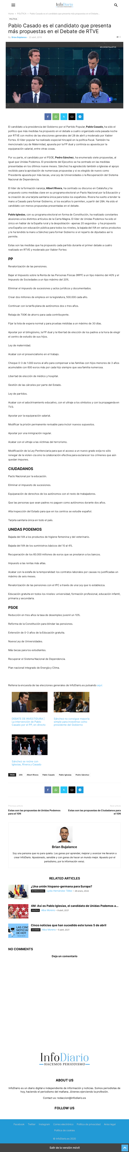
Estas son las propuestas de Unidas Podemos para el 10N (34, 812)
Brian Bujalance (19, 37)
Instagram (44, 1124)
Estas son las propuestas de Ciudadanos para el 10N (94, 812)
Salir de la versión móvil (65, 1147)
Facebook (19, 1124)
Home (11, 13)
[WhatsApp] (55, 116)
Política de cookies (64, 1130)
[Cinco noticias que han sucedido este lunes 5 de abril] (18, 931)
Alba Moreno (48, 910)
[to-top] (124, 1146)
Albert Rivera (32, 775)
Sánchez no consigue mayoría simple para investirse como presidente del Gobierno (71, 721)
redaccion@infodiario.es (71, 1097)
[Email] (72, 116)
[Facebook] (48, 116)
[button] (13, 5)
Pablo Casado (48, 775)
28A (21, 775)
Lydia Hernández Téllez (59, 890)
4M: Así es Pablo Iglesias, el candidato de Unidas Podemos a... (74, 906)
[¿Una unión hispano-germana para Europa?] (18, 892)
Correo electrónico (63, 1124)
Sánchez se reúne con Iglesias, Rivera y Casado (26, 763)
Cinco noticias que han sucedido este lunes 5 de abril (68, 925)
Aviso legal (110, 1124)
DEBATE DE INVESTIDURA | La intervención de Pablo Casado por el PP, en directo (29, 721)
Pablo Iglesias (65, 775)
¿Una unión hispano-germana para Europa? (61, 886)
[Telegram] (80, 116)
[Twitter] (63, 116)
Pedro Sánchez (82, 775)
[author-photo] (64, 842)
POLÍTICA (21, 13)
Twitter (31, 1124)
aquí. (100, 685)
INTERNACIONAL (38, 891)
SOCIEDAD (35, 930)
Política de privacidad (89, 1124)
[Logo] (64, 1070)
